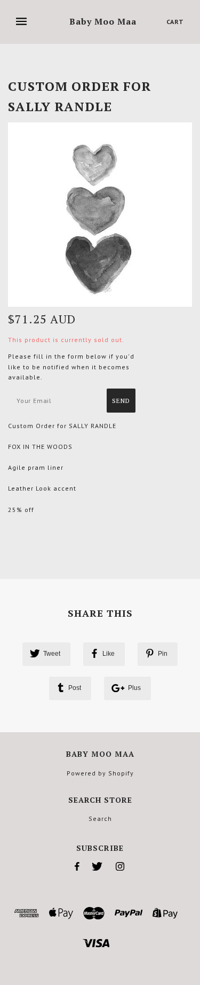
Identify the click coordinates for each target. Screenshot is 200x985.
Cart (175, 22)
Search (100, 819)
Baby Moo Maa (103, 22)
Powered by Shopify (100, 773)
